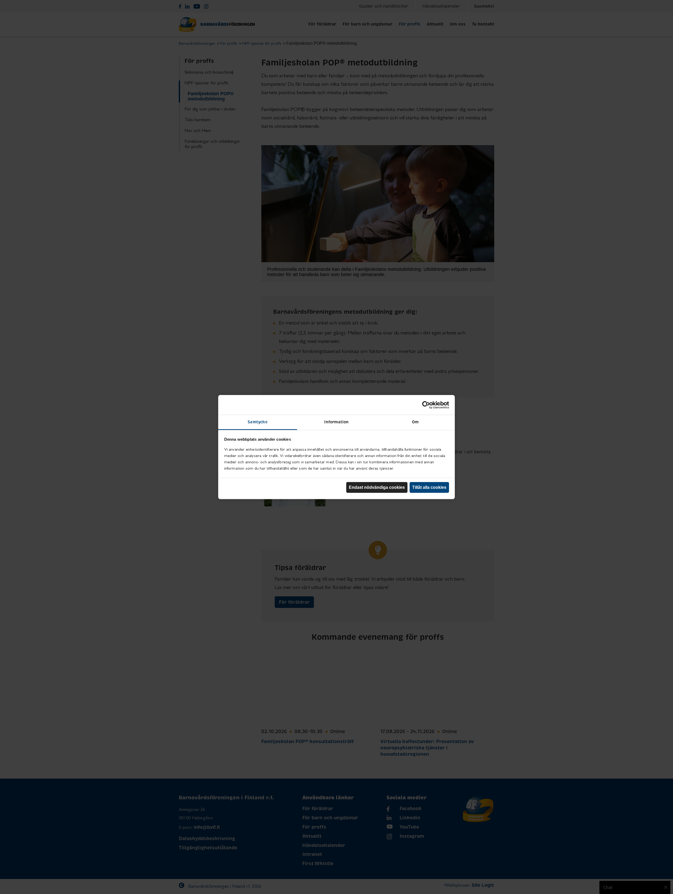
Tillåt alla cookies (429, 487)
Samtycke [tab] (258, 421)
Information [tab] (336, 421)
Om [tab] (415, 421)
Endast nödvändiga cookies (377, 487)
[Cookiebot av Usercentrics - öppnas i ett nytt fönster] (426, 405)
